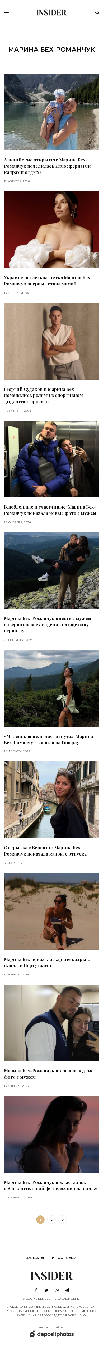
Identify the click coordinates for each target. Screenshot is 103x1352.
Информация (65, 1258)
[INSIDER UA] (51, 11)
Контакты (34, 1258)
